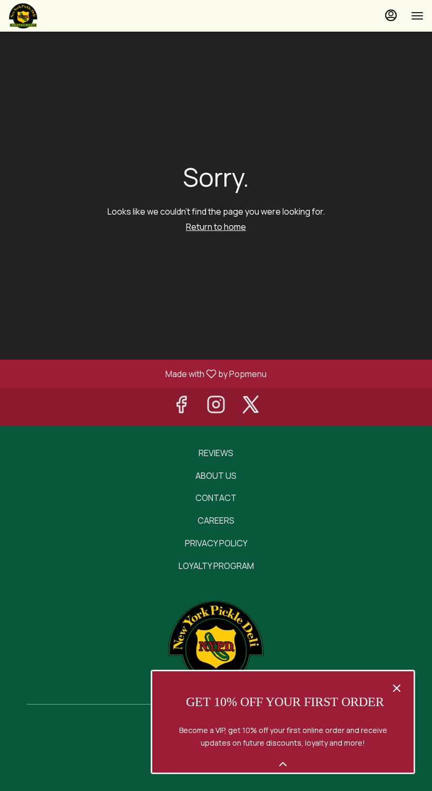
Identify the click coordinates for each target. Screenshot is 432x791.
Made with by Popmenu (137, 373)
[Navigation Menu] (417, 16)
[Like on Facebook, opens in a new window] (181, 406)
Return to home (216, 227)
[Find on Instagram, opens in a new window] (216, 406)
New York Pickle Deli (216, 643)
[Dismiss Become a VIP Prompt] (396, 688)
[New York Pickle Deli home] (55, 16)
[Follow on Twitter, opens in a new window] (250, 406)
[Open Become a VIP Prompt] (283, 764)
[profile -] (391, 15)
